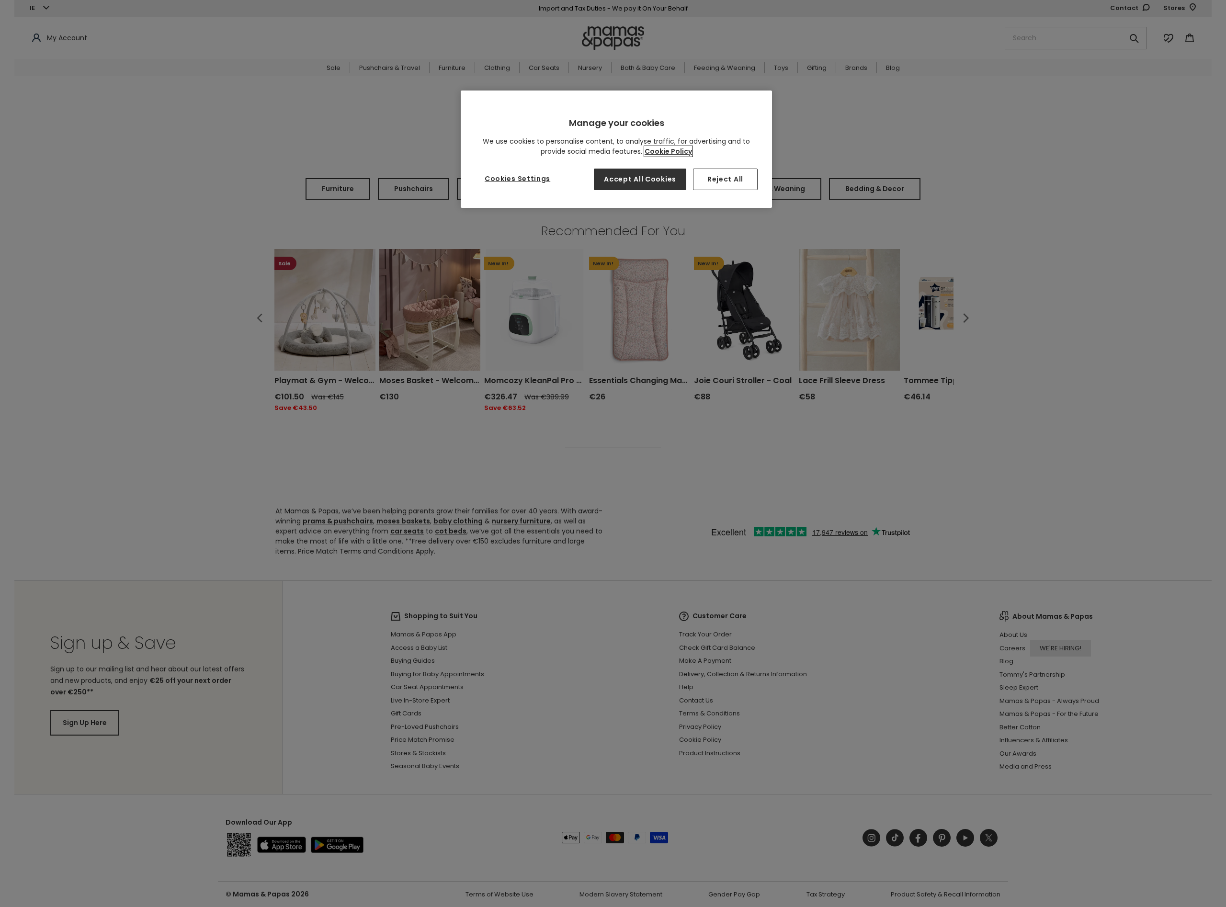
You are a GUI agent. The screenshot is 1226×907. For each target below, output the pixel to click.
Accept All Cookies (640, 179)
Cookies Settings (517, 178)
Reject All (725, 179)
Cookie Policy (668, 151)
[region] (616, 149)
